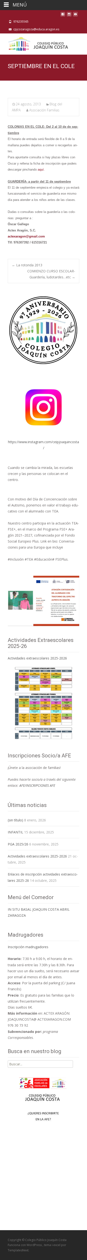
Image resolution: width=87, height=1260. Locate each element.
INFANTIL (15, 832)
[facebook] (62, 15)
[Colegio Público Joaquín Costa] (37, 43)
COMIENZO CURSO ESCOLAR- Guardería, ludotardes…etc (51, 274)
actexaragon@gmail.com (26, 236)
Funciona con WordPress (25, 1245)
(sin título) (15, 820)
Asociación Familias (44, 110)
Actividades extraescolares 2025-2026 (37, 658)
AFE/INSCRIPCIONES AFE (37, 785)
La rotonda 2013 (27, 265)
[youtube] (75, 15)
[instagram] (69, 15)
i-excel (56, 1245)
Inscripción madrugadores (28, 947)
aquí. (41, 169)
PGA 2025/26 (18, 844)
